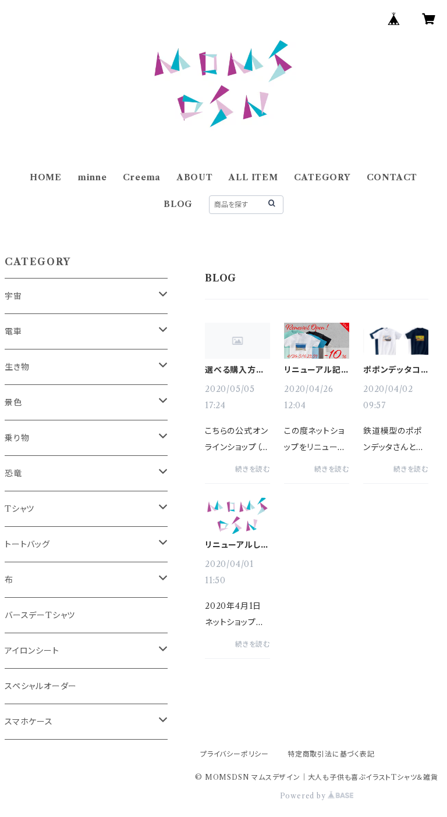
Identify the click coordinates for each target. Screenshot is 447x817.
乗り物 (17, 438)
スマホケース (29, 721)
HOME (46, 177)
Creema (142, 177)
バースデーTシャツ (40, 615)
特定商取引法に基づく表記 (331, 754)
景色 (13, 402)
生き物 (17, 367)
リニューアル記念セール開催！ (312, 370)
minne (92, 177)
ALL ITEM (253, 177)
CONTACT (392, 177)
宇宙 (13, 296)
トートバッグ (27, 544)
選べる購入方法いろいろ (235, 370)
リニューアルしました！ (236, 545)
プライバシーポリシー (234, 754)
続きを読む (252, 469)
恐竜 (13, 473)
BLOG (178, 204)
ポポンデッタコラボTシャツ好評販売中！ (395, 370)
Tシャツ (19, 509)
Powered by (304, 795)
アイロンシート (32, 650)
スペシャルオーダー (41, 686)
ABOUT (195, 177)
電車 (13, 331)
